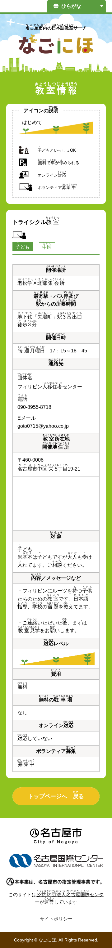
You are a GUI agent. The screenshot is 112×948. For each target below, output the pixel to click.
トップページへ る (56, 794)
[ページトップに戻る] (96, 928)
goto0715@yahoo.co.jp (43, 426)
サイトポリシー (56, 918)
